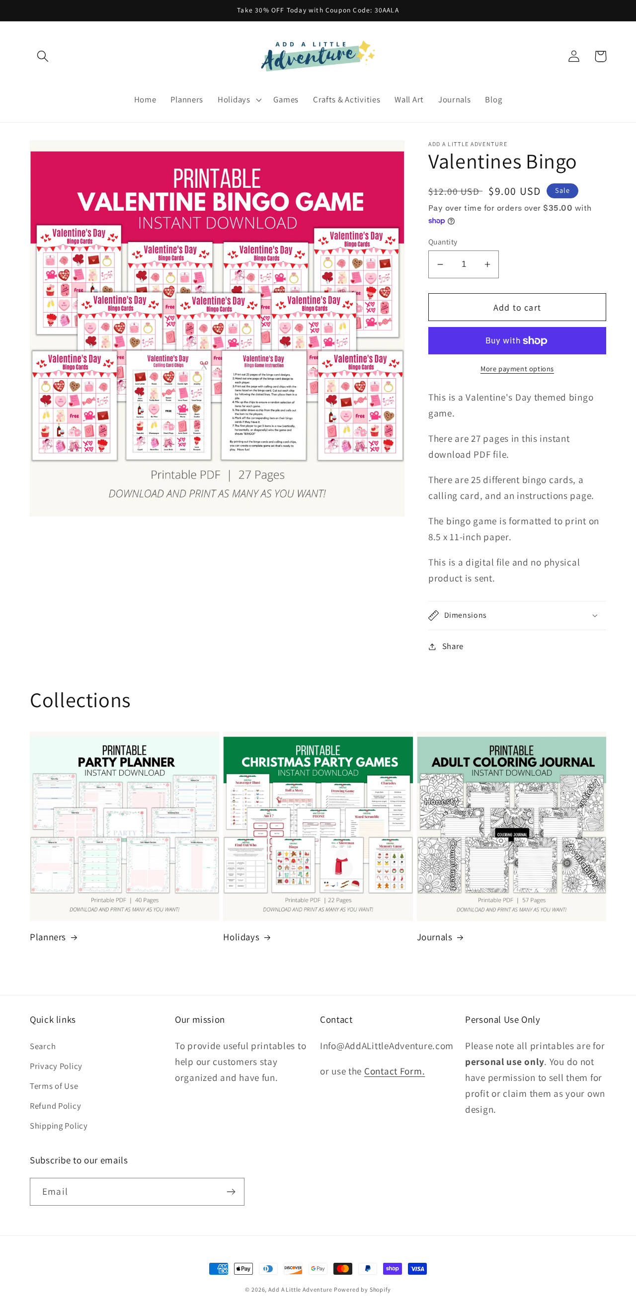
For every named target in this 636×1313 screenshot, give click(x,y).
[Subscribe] (231, 1192)
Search (43, 1046)
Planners (48, 937)
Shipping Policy (59, 1125)
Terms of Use (54, 1085)
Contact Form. (394, 1071)
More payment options (517, 368)
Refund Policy (55, 1105)
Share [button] (453, 646)
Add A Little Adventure (300, 1289)
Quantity (443, 241)
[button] (43, 56)
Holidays (241, 937)
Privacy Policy (56, 1066)
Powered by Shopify (362, 1289)
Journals (435, 937)
